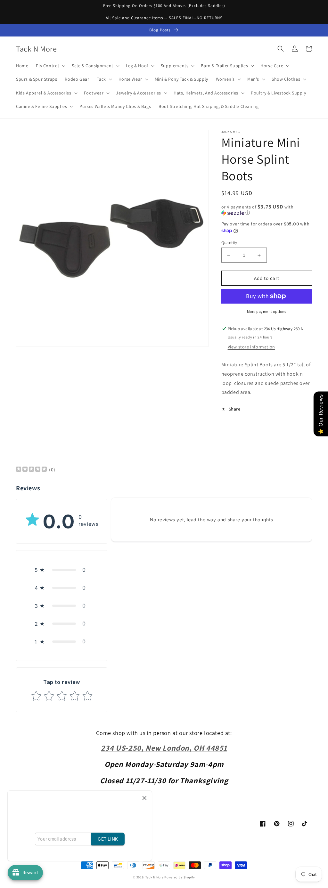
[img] (31, 470)
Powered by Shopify (179, 877)
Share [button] (235, 409)
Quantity (229, 242)
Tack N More (154, 877)
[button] (50, 65)
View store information (251, 347)
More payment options (266, 311)
